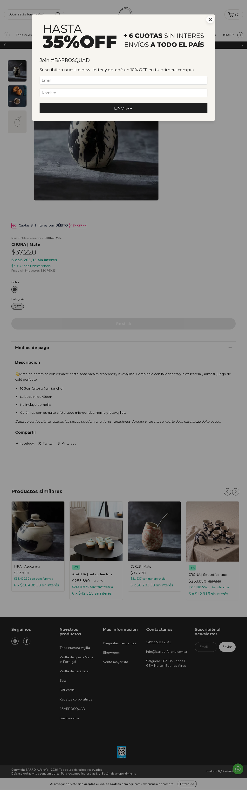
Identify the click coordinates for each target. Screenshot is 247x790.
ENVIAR (123, 108)
